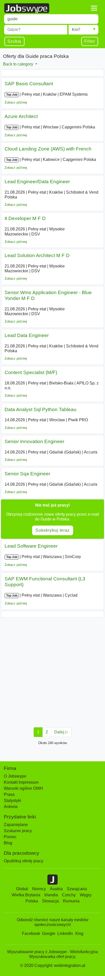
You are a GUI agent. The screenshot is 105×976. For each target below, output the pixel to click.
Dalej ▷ (61, 732)
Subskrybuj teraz (52, 530)
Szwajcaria (77, 889)
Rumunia (71, 901)
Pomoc (10, 837)
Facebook (31, 933)
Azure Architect (21, 116)
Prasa (9, 794)
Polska (31, 901)
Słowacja (50, 901)
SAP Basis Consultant (29, 83)
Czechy (69, 895)
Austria (56, 889)
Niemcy (39, 889)
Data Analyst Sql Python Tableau (40, 409)
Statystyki (12, 800)
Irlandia (51, 895)
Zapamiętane (16, 824)
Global (22, 889)
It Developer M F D (25, 218)
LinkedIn (65, 933)
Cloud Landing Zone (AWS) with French (48, 149)
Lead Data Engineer (27, 335)
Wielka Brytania (26, 895)
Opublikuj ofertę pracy (23, 861)
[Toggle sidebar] (94, 8)
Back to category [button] (18, 64)
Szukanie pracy (18, 831)
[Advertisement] (52, 671)
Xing (79, 933)
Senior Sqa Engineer (27, 473)
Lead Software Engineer (31, 546)
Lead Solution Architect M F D (37, 255)
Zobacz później (16, 102)
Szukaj (14, 41)
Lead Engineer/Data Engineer (37, 181)
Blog (8, 843)
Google (48, 933)
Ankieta (11, 806)
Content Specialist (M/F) (31, 372)
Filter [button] (89, 41)
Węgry (85, 895)
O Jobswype (15, 776)
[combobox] (51, 19)
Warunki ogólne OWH (23, 788)
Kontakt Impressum (21, 782)
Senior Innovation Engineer (34, 441)
